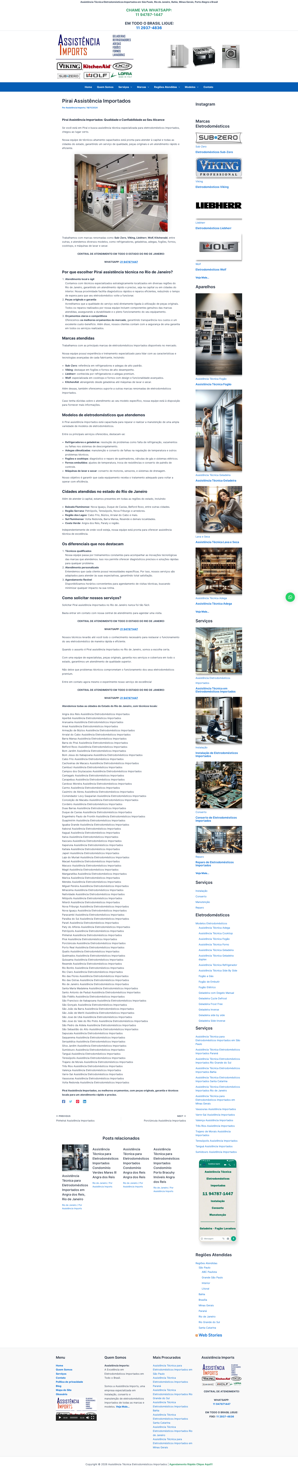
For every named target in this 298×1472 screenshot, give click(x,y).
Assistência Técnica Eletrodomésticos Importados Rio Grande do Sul (172, 1394)
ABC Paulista (209, 1271)
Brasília (203, 1299)
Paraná (203, 1310)
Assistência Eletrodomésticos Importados (213, 680)
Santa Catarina (207, 1327)
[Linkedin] (84, 1101)
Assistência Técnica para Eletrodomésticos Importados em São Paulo (218, 1040)
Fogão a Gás (206, 976)
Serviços (61, 1373)
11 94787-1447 (149, 14)
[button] (130, 87)
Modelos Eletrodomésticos (211, 923)
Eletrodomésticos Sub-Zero (214, 152)
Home (59, 1365)
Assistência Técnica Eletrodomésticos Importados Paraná (170, 1382)
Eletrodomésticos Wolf (211, 269)
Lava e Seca (203, 536)
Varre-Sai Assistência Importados (215, 1114)
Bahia (202, 1294)
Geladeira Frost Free (211, 1004)
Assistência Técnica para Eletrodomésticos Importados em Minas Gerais (215, 1100)
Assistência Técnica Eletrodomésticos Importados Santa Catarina (170, 1418)
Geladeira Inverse (209, 1009)
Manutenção (203, 902)
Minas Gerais (206, 1305)
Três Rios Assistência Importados (215, 1125)
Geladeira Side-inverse (212, 1020)
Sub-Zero (201, 146)
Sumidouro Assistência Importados (216, 1151)
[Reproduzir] (59, 1417)
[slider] (74, 1417)
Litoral (205, 1288)
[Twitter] (70, 1101)
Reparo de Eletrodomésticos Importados (215, 864)
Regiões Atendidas (206, 1263)
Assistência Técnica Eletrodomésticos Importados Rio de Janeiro (172, 1431)
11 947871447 (221, 1403)
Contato (61, 1377)
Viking (199, 181)
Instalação (202, 747)
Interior (206, 1283)
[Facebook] (63, 1101)
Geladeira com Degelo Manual (216, 992)
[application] (76, 1409)
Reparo (200, 856)
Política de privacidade (69, 1381)
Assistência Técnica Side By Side (218, 970)
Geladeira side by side (212, 1015)
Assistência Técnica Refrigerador (218, 964)
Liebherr (200, 222)
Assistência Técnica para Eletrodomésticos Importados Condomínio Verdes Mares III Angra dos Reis (106, 1163)
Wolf (198, 264)
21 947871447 (129, 261)
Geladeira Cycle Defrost (213, 998)
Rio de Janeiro (69, 1205)
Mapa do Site (64, 1390)
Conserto (201, 812)
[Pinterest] (77, 1101)
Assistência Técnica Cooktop (216, 933)
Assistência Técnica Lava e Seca (217, 542)
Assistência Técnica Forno (214, 944)
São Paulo (204, 1267)
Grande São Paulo (212, 1277)
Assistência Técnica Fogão (211, 378)
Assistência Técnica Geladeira (213, 475)
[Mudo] (87, 1417)
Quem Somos (64, 1369)
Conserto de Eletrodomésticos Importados (216, 819)
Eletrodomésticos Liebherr (213, 228)
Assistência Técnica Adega (211, 598)
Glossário (61, 1394)
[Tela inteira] (92, 1417)
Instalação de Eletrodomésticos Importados (217, 754)
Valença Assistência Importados (214, 1120)
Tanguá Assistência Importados (214, 1146)
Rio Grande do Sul (209, 1322)
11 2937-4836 (149, 28)
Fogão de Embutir (209, 981)
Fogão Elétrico (207, 987)
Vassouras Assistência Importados (216, 1109)
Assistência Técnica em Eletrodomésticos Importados (216, 690)
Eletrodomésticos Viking (212, 187)
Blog (58, 1386)
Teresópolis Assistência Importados (216, 1140)
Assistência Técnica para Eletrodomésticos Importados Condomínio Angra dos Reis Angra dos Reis (136, 1163)
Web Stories (210, 1335)
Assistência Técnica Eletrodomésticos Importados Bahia (170, 1406)
